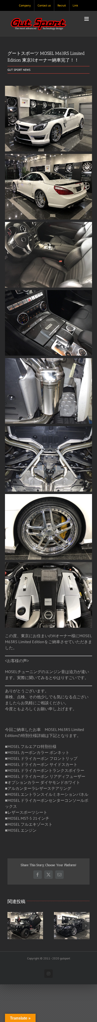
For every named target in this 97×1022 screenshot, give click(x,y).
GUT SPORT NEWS (18, 70)
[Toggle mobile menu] (87, 18)
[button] (11, 925)
